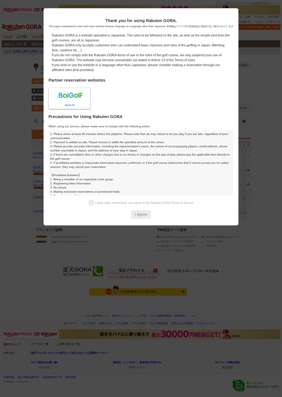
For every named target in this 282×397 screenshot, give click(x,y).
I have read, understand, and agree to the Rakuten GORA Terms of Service (144, 202)
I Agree (141, 214)
